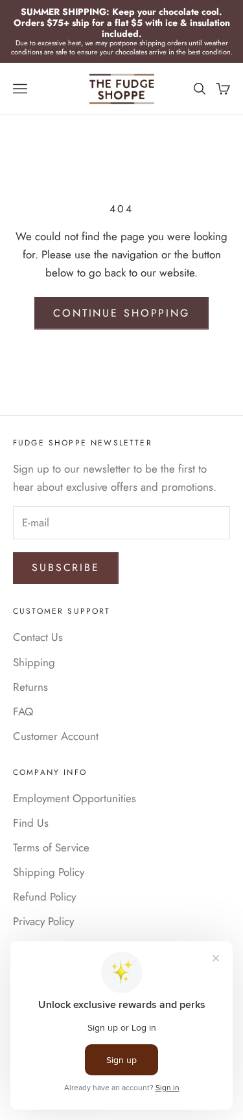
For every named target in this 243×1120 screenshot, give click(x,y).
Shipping (34, 662)
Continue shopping (121, 313)
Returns (30, 687)
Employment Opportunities (74, 798)
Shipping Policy (48, 872)
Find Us (31, 823)
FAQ (23, 711)
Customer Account (55, 736)
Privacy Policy (43, 921)
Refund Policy (44, 896)
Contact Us (38, 637)
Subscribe (66, 567)
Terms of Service (51, 847)
